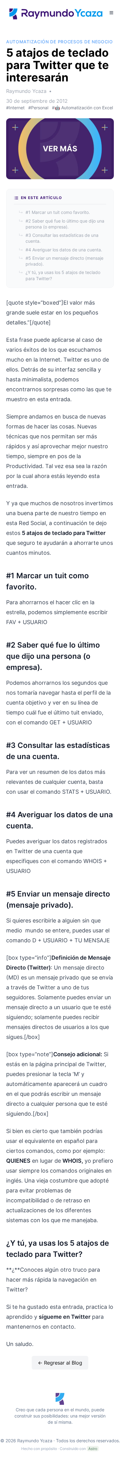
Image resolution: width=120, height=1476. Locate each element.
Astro (92, 1448)
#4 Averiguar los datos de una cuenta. (60, 249)
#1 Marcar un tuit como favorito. (54, 212)
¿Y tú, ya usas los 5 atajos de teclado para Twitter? (59, 275)
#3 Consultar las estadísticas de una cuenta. (58, 238)
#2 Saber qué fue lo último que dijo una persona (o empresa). (61, 223)
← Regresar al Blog (60, 1363)
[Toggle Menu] (111, 12)
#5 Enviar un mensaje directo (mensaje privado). (61, 261)
